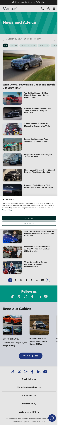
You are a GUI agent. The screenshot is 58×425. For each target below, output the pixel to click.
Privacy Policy (9, 210)
